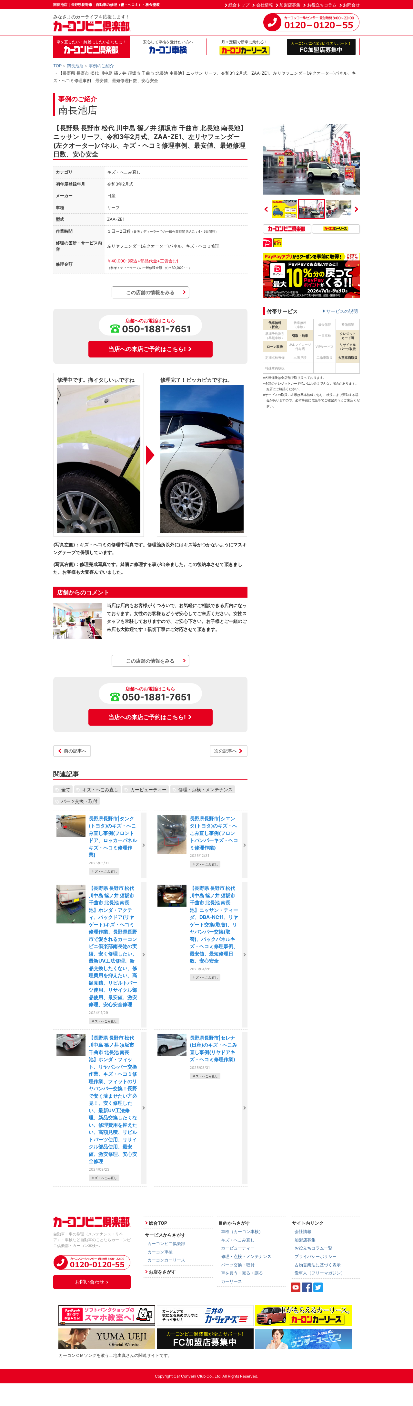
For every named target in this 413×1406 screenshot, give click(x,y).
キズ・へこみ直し (100, 789)
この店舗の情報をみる (150, 292)
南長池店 (75, 65)
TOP (57, 65)
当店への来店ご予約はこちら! (147, 349)
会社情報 (264, 4)
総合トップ (238, 4)
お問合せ (351, 4)
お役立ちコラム (322, 4)
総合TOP (158, 1223)
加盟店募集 (289, 4)
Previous (266, 209)
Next (356, 209)
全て (65, 789)
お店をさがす (162, 1271)
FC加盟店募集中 (321, 47)
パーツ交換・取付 (79, 801)
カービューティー (148, 789)
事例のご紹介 (101, 65)
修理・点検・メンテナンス (205, 789)
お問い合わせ (89, 1282)
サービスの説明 (342, 311)
